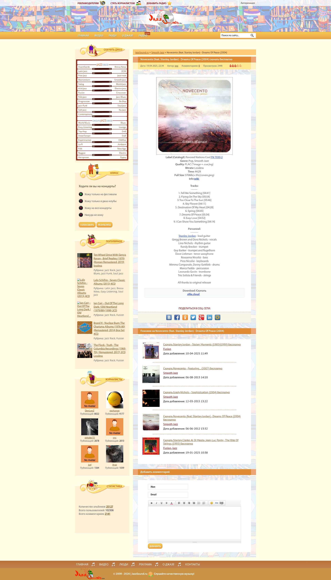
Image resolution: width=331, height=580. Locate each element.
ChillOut (122, 140)
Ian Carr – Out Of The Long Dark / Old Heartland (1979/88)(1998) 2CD (109, 307)
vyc (114, 438)
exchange (114, 411)
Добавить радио (156, 3)
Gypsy (123, 157)
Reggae (82, 152)
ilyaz (114, 465)
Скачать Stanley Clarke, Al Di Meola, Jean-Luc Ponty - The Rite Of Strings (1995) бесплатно (200, 441)
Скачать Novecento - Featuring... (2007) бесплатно (192, 368)
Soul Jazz (122, 105)
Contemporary (85, 114)
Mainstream (84, 79)
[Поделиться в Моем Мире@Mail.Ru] (217, 317)
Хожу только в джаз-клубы (101, 201)
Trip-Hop (82, 131)
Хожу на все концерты (98, 208)
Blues (123, 122)
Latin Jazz (82, 71)
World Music (84, 122)
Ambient (122, 144)
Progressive (84, 101)
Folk (80, 148)
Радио (143, 35)
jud (89, 465)
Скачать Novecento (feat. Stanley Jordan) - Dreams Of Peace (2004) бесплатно (201, 417)
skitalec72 (90, 438)
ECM (124, 71)
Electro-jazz (120, 88)
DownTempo (84, 135)
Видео (98, 35)
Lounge (122, 127)
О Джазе (127, 35)
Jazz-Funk (82, 105)
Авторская (83, 157)
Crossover (121, 92)
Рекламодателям (88, 3)
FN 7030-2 (216, 157)
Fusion (81, 92)
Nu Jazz (122, 109)
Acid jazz (82, 88)
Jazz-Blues (121, 97)
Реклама (145, 564)
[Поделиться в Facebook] (177, 317)
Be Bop (122, 101)
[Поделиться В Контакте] (169, 317)
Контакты (192, 564)
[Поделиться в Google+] (201, 317)
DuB (124, 135)
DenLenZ (89, 411)
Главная (83, 35)
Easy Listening (85, 127)
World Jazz (121, 84)
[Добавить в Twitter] (193, 317)
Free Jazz (82, 75)
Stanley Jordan (187, 236)
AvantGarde (84, 66)
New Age (121, 148)
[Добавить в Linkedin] (209, 317)
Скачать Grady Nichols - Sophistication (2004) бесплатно (196, 392)
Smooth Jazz (120, 79)
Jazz (174, 448)
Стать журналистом (123, 3)
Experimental (84, 140)
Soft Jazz (82, 109)
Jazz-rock (121, 75)
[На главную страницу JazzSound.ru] (165, 17)
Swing (81, 84)
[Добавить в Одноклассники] (185, 317)
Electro (122, 152)
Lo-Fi (80, 144)
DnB (124, 131)
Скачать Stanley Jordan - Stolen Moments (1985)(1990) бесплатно (202, 344)
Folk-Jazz (82, 97)
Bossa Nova (120, 66)
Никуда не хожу (94, 215)
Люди (113, 35)
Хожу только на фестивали (101, 194)
